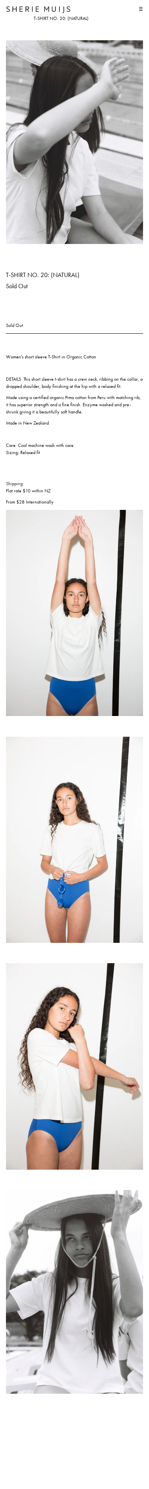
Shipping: (15, 484)
